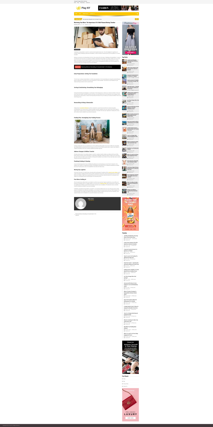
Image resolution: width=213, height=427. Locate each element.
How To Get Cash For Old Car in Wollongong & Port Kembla (132, 122)
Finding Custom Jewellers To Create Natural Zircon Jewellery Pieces (132, 93)
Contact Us (88, 2)
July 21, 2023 (82, 24)
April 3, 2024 (130, 90)
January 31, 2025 (131, 71)
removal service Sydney (112, 172)
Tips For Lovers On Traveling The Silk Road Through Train (132, 81)
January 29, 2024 (127, 316)
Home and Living (77, 49)
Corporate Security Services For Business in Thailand (132, 76)
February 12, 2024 (131, 124)
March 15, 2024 (131, 96)
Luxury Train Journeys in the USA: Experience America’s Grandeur (132, 68)
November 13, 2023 (132, 193)
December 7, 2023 (131, 150)
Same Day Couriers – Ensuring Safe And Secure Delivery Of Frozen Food (133, 87)
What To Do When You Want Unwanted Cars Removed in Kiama (132, 183)
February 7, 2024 (131, 131)
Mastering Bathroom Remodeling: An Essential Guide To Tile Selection (85, 214)
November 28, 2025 (132, 63)
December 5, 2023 (131, 157)
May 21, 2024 (131, 77)
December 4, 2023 (131, 163)
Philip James (89, 24)
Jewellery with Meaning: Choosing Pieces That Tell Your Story (132, 61)
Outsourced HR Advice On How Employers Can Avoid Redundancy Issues (133, 107)
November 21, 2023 (132, 178)
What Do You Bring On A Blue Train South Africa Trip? (132, 142)
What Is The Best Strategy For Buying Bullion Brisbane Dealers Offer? (133, 115)
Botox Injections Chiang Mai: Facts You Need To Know (92, 19)
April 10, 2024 (131, 82)
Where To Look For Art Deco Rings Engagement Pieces (132, 155)
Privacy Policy (82, 2)
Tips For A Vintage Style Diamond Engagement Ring (132, 136)
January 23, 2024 (131, 144)
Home (75, 2)
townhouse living (103, 183)
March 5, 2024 (131, 110)
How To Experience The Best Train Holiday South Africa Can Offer (132, 176)
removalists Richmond (84, 107)
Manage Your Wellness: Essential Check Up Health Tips (132, 190)
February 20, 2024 (131, 117)
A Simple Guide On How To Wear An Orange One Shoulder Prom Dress (133, 129)
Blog (78, 2)
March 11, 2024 (131, 102)
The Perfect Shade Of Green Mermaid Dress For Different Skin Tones (132, 168)
